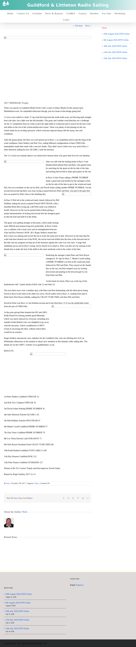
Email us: (80, 585)
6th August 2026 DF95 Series (116, 40)
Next (87, 26)
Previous (79, 26)
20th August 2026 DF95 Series (117, 34)
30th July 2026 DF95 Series (115, 46)
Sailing (36, 483)
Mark (8, 483)
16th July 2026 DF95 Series (115, 58)
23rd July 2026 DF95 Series (115, 52)
